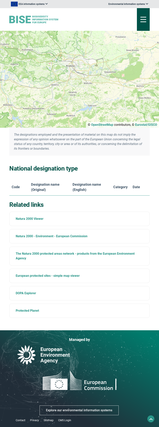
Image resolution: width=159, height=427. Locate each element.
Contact (20, 420)
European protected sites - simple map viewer (48, 276)
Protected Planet (27, 310)
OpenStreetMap (102, 125)
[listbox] (29, 4)
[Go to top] (150, 418)
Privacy (34, 420)
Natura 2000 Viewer (29, 219)
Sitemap (49, 420)
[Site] (55, 19)
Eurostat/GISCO (146, 125)
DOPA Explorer (26, 293)
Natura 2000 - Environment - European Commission (51, 236)
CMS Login (64, 420)
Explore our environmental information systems (79, 410)
